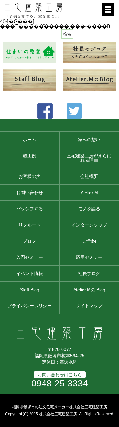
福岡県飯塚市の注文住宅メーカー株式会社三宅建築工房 (59, 407)
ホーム (29, 139)
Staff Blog (29, 289)
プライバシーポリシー (29, 305)
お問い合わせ (29, 192)
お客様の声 (29, 176)
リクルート (29, 224)
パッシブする (29, 208)
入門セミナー (29, 257)
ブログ (29, 241)
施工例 (29, 155)
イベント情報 (29, 273)
